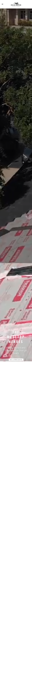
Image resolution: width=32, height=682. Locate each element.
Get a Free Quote (16, 359)
